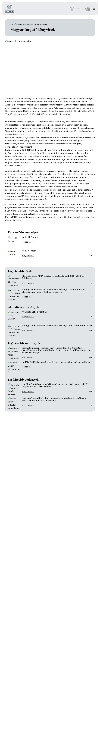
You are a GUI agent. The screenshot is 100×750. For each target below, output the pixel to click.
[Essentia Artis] (76, 9)
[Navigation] (93, 8)
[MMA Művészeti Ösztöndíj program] (87, 9)
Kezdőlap (15, 24)
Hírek (22, 24)
